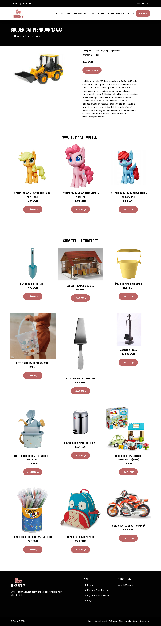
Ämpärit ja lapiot (33, 36)
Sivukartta (144, 621)
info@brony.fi (142, 3)
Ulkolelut (17, 36)
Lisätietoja (92, 70)
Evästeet (113, 621)
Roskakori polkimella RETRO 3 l (80, 442)
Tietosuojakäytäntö (128, 621)
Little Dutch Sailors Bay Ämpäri (32, 363)
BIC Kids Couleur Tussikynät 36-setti (33, 537)
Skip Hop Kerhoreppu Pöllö (80, 537)
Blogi (131, 13)
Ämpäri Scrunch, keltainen (128, 283)
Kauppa (143, 13)
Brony (59, 13)
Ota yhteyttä (101, 621)
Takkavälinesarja (128, 349)
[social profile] (30, 3)
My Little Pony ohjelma (110, 13)
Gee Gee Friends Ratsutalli (80, 285)
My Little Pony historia (80, 13)
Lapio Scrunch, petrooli (32, 283)
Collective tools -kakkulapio (80, 378)
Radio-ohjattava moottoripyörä (128, 525)
